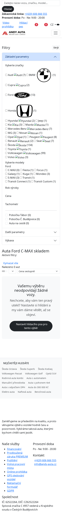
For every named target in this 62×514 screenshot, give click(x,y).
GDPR (10, 490)
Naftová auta (24, 391)
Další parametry (14, 232)
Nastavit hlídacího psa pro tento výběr (31, 326)
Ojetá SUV (51, 373)
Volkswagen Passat (12, 373)
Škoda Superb (27, 368)
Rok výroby (12, 187)
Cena (8, 196)
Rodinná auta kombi (12, 378)
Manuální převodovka (13, 382)
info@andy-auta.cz (45, 464)
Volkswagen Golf (34, 373)
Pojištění (12, 460)
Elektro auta (8, 391)
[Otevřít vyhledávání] (58, 24)
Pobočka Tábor (20, 215)
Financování (14, 449)
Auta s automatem (36, 378)
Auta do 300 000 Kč (38, 387)
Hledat (8, 9)
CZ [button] (52, 24)
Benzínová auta (43, 391)
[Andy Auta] (14, 33)
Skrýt (56, 47)
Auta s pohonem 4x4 (39, 382)
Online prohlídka (17, 471)
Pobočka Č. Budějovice (24, 219)
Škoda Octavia (9, 368)
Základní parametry (17, 56)
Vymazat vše (10, 263)
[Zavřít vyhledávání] (17, 9)
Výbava (9, 240)
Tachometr (11, 204)
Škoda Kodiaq (45, 368)
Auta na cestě (19, 223)
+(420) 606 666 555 (36, 14)
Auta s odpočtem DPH (13, 387)
